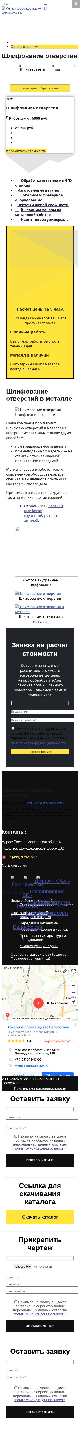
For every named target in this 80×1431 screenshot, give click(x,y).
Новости (10, 336)
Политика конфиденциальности (40, 1088)
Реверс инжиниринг (37, 204)
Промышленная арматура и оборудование (43, 938)
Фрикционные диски (28, 264)
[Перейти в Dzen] (29, 881)
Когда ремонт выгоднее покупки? (37, 350)
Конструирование (26, 192)
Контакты (19, 308)
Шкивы (18, 280)
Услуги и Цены (15, 15)
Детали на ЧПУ (24, 292)
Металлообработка (36, 99)
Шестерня (20, 224)
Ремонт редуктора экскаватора (36, 53)
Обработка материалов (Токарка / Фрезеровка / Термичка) (38, 956)
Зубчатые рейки (34, 244)
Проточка (28, 115)
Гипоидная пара (34, 236)
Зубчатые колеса (35, 252)
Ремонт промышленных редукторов (34, 27)
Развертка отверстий (38, 127)
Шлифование (32, 143)
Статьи (18, 344)
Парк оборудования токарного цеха (28, 322)
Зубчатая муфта (34, 256)
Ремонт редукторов (28, 19)
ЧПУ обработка (33, 91)
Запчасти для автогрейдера (32, 153)
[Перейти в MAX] (41, 881)
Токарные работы (35, 87)
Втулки (17, 212)
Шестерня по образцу (39, 260)
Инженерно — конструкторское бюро (39, 198)
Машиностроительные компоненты (39, 182)
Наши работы (14, 384)
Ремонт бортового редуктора (36, 77)
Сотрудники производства (33, 312)
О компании (22, 300)
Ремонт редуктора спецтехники (36, 45)
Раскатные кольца (27, 220)
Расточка (28, 111)
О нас (7, 296)
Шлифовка (64, 66)
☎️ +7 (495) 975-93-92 (19, 857)
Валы (16, 216)
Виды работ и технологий (33, 83)
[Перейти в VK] (16, 881)
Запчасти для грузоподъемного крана (35, 164)
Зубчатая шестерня (37, 248)
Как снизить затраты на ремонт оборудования (37, 368)
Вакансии (20, 332)
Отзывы (18, 304)
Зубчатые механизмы (38, 240)
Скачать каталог (40, 1217)
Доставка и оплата (27, 328)
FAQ (15, 340)
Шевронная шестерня (39, 228)
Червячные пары (35, 232)
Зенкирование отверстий (33, 105)
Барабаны (20, 276)
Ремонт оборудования (30, 147)
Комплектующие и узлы (39, 946)
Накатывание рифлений (32, 121)
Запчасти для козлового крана (34, 174)
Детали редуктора (27, 288)
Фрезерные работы (37, 95)
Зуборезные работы (37, 131)
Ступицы (19, 284)
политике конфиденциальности (38, 743)
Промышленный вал (38, 188)
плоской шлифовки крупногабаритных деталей (43, 513)
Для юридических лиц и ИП (34, 316)
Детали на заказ (16, 208)
